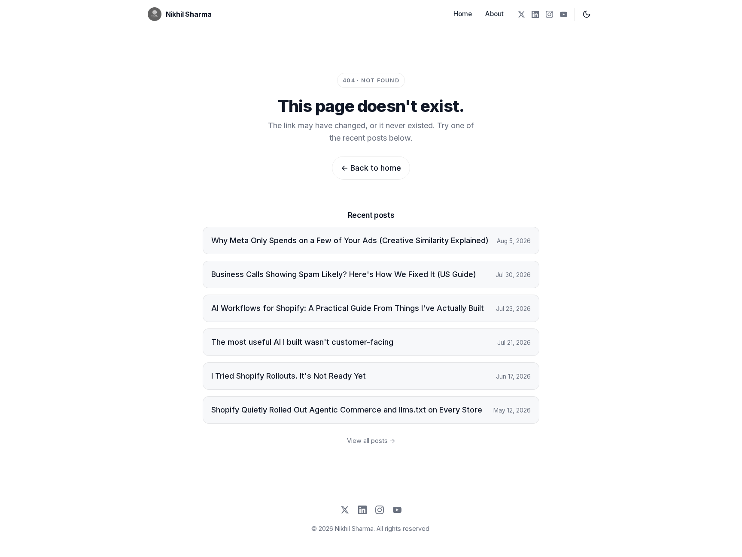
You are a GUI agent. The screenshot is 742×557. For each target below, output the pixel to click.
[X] (521, 14)
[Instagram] (549, 14)
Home (462, 14)
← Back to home (371, 167)
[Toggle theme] (586, 14)
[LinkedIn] (535, 14)
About (494, 14)
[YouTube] (563, 14)
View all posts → (371, 440)
